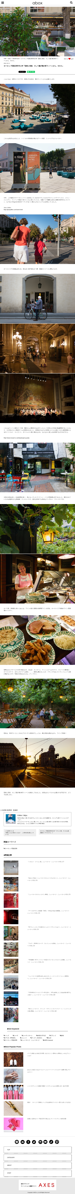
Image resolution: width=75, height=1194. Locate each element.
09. (7, 63)
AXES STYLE (42, 1035)
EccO (49, 1038)
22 (9, 63)
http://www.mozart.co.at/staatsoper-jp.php (16, 438)
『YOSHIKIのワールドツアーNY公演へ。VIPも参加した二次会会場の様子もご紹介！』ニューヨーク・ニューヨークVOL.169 (49, 994)
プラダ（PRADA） (10, 1038)
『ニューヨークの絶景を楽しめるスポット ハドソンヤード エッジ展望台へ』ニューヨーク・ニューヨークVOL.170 (48, 977)
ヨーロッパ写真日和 (11, 848)
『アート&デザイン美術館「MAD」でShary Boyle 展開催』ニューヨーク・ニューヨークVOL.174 (48, 912)
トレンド (24, 1038)
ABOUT (9, 1165)
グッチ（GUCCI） (37, 1038)
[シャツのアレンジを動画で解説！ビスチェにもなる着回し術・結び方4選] (14, 1092)
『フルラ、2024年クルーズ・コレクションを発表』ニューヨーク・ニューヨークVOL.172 (49, 944)
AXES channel (48, 1040)
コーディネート (28, 1035)
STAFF (9, 1173)
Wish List (66, 58)
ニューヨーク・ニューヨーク (31, 1040)
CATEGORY (11, 1157)
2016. (5, 63)
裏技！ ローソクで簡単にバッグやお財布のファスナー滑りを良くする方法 (49, 1102)
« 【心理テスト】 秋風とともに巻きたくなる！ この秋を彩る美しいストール (19, 832)
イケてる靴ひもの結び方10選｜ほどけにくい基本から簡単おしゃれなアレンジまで (49, 1054)
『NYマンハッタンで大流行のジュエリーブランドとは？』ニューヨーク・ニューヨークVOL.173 (49, 928)
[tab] (22, 72)
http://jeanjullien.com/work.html (13, 209)
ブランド (53, 1035)
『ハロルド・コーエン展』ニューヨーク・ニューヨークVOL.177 (45, 861)
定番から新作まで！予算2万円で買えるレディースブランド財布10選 (46, 1118)
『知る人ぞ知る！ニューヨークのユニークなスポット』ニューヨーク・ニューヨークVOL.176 (49, 879)
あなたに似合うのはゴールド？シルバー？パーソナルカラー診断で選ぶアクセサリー (49, 1071)
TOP (8, 1150)
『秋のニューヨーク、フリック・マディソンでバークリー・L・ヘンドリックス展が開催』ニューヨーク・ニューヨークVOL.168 (49, 1010)
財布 (62, 1035)
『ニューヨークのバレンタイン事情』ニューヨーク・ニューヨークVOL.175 (48, 894)
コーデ (16, 1035)
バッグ (7, 1035)
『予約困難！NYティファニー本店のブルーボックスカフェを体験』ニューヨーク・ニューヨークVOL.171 (49, 961)
